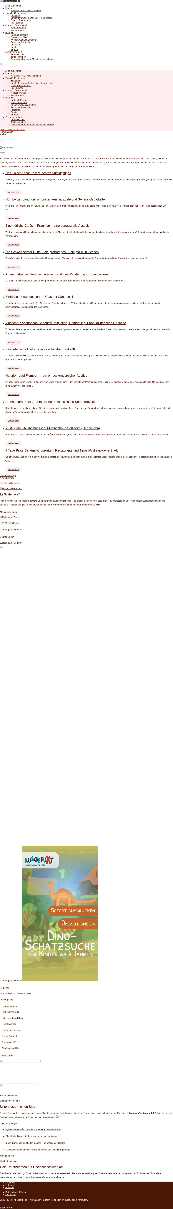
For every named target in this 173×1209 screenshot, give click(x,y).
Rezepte (9, 32)
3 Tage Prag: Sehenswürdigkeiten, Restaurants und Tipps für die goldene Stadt (61, 450)
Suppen (14, 49)
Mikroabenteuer (18, 27)
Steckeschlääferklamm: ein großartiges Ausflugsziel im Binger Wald (37, 1150)
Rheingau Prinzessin (12, 1030)
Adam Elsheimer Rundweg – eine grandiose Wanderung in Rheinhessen (56, 274)
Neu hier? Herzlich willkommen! (26, 10)
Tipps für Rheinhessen (16, 13)
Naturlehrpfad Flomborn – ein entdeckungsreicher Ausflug (46, 375)
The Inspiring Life (10, 1048)
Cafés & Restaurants (21, 20)
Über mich (10, 8)
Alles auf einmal (13, 6)
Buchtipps (15, 15)
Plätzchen (15, 45)
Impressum (10, 1194)
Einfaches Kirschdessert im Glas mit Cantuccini (39, 296)
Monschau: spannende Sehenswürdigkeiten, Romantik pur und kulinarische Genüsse (65, 323)
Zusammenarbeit (13, 52)
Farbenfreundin (9, 1007)
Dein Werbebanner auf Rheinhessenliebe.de (32, 59)
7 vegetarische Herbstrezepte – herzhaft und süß (40, 349)
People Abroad (9, 1024)
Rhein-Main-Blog (10, 1042)
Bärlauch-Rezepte (19, 35)
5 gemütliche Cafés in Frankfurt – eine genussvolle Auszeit (47, 225)
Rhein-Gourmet (9, 1036)
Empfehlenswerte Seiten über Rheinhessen (32, 18)
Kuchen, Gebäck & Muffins (23, 40)
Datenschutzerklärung (15, 1192)
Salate (14, 47)
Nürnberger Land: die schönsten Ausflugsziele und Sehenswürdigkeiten (56, 199)
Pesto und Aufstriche (21, 42)
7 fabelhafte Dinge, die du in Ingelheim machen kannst (31, 1136)
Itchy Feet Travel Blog (12, 1018)
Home (3, 132)
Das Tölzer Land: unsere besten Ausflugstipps (38, 173)
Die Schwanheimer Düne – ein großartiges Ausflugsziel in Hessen (52, 252)
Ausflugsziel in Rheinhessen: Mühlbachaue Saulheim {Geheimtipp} (52, 428)
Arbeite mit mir (18, 54)
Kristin (2, 153)
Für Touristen (17, 23)
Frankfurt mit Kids (10, 1012)
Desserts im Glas (19, 37)
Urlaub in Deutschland (16, 25)
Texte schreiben (18, 57)
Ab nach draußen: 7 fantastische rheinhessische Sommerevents (51, 402)
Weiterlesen (13, 192)
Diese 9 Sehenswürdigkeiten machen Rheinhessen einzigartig (35, 1143)
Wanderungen (17, 30)
